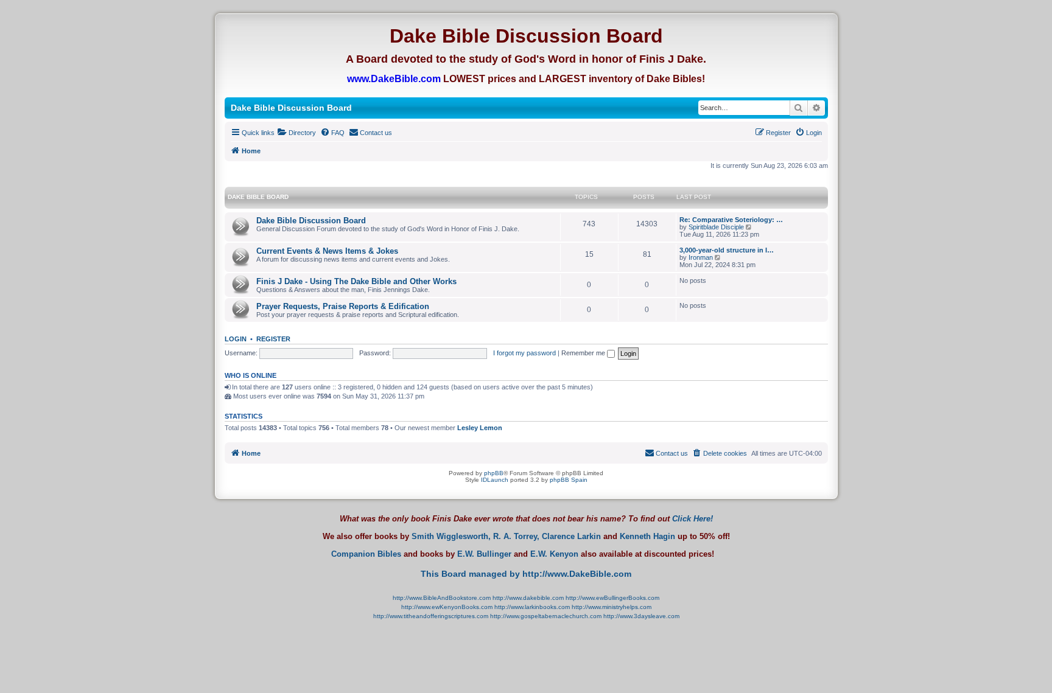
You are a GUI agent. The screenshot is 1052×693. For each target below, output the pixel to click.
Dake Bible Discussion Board (311, 220)
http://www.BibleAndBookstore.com (442, 597)
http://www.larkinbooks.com (532, 607)
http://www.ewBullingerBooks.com (612, 597)
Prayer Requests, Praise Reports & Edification (342, 306)
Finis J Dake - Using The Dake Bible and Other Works (356, 281)
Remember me (584, 353)
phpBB (493, 473)
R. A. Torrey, (516, 536)
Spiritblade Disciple (716, 227)
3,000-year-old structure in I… (726, 250)
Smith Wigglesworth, (451, 536)
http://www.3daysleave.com (641, 616)
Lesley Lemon (479, 427)
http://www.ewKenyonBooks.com (447, 607)
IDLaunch (494, 479)
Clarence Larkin (571, 536)
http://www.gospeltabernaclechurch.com (545, 616)
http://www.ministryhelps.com (611, 607)
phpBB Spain (568, 479)
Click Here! (692, 518)
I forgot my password (524, 353)
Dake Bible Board (258, 196)
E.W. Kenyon (554, 554)
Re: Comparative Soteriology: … (731, 219)
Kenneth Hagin (647, 536)
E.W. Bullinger (484, 554)
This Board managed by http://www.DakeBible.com (526, 574)
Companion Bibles (366, 554)
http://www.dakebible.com (528, 597)
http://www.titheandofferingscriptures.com (430, 616)
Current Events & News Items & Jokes (327, 251)
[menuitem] (297, 132)
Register (273, 339)
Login (236, 339)
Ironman (701, 257)
